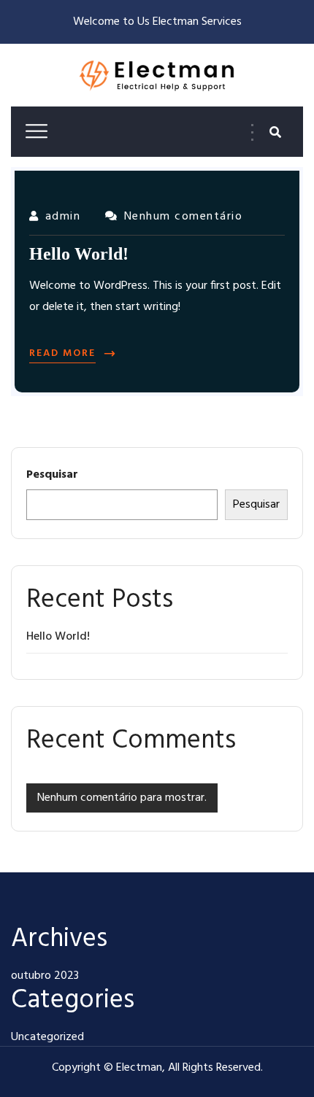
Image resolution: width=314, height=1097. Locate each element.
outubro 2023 (45, 975)
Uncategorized (47, 1037)
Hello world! (58, 636)
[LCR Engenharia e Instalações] (157, 76)
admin (62, 216)
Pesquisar (52, 475)
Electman (139, 1067)
